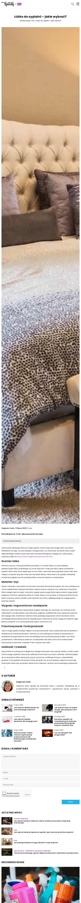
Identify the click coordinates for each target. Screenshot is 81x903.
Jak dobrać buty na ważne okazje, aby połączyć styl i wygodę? (65, 710)
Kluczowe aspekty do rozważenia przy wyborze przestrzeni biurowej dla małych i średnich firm (65, 722)
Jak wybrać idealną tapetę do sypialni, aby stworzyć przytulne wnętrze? (44, 832)
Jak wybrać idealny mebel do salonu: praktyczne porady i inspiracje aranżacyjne (42, 822)
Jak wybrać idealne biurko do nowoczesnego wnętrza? (26, 709)
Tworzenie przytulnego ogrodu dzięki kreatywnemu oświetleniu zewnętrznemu (46, 853)
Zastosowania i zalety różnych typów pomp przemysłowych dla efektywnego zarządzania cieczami (25, 737)
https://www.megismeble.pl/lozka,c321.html (34, 556)
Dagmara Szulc (7, 528)
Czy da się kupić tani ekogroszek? (63, 734)
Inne (30, 528)
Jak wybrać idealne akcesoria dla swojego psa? (26, 720)
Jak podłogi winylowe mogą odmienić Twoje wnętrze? (36, 843)
